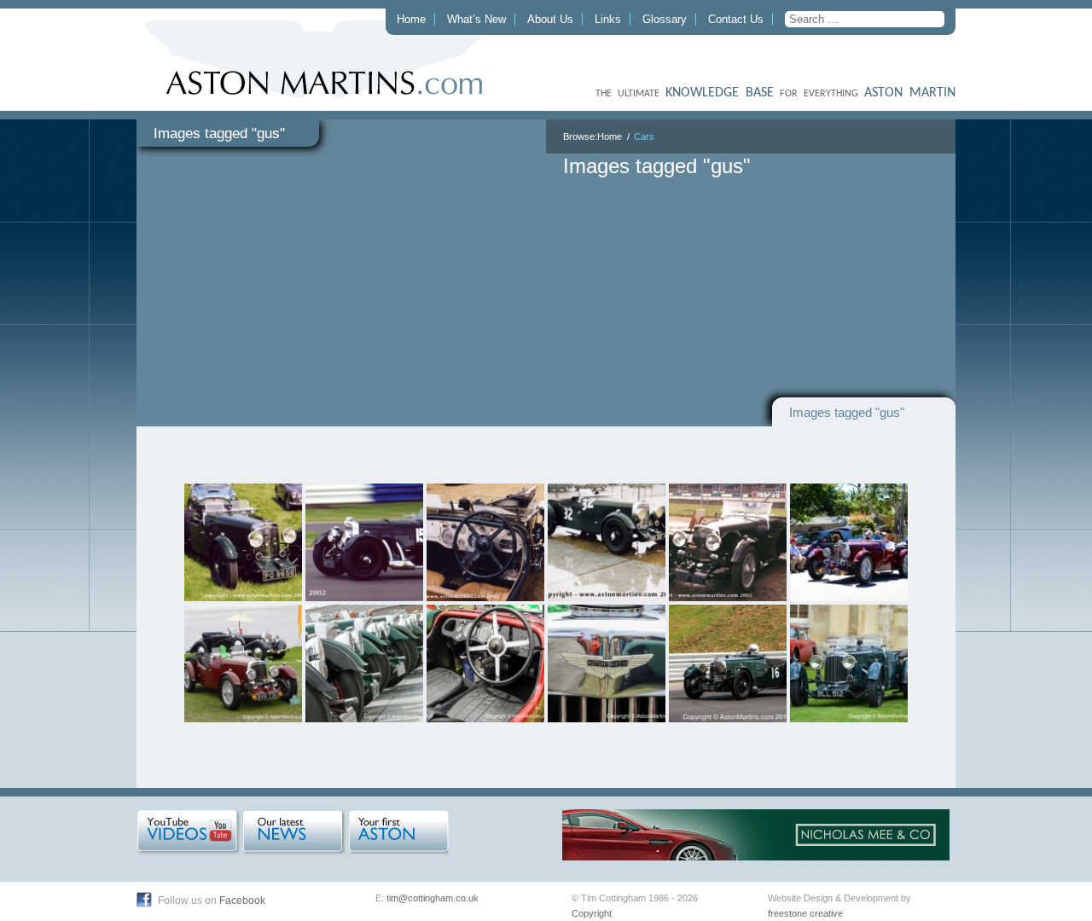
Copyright (592, 913)
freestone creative (805, 913)
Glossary (664, 19)
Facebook (242, 900)
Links (608, 19)
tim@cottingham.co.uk (432, 898)
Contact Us (736, 19)
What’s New (476, 19)
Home (411, 19)
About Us (550, 19)
